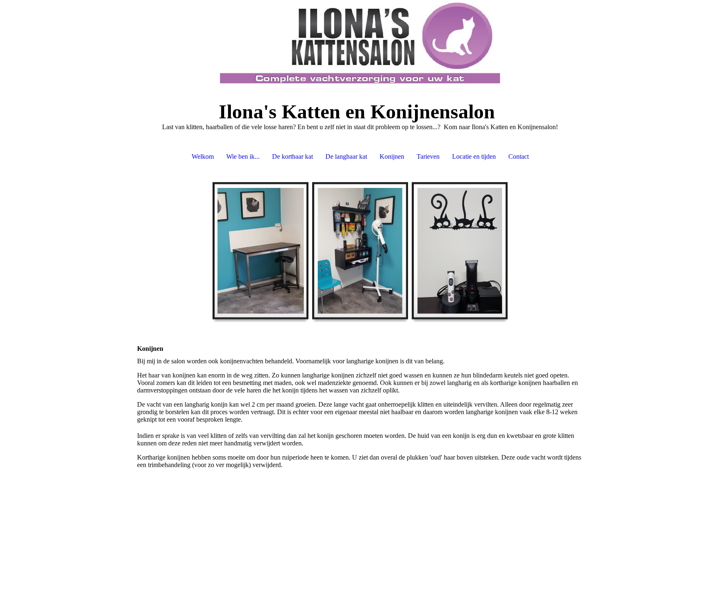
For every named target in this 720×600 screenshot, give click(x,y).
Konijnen (392, 156)
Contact (518, 156)
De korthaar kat (292, 156)
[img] (360, 41)
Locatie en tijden (474, 156)
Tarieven (428, 156)
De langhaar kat (346, 156)
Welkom (203, 156)
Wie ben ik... (243, 156)
